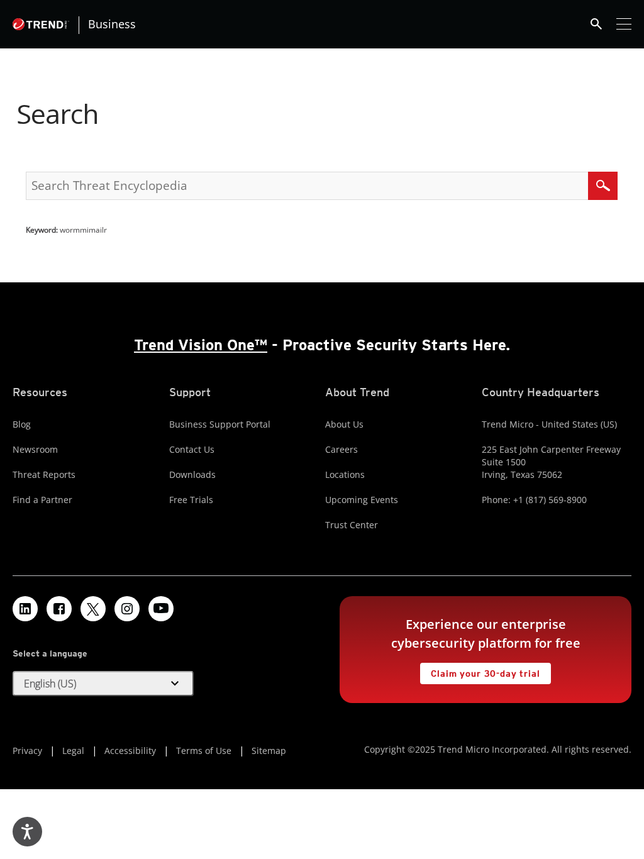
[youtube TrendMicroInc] (161, 608)
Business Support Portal (219, 424)
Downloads (192, 474)
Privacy (27, 750)
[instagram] (127, 608)
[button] (103, 683)
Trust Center (351, 525)
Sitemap (269, 750)
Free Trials (191, 500)
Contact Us (191, 449)
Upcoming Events (361, 500)
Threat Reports (44, 474)
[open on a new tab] (93, 608)
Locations (345, 474)
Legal (73, 750)
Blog (22, 424)
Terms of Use (203, 750)
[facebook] (59, 608)
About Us (344, 424)
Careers (341, 449)
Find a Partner (42, 500)
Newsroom (35, 449)
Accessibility (130, 750)
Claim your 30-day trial (480, 671)
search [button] (596, 23)
